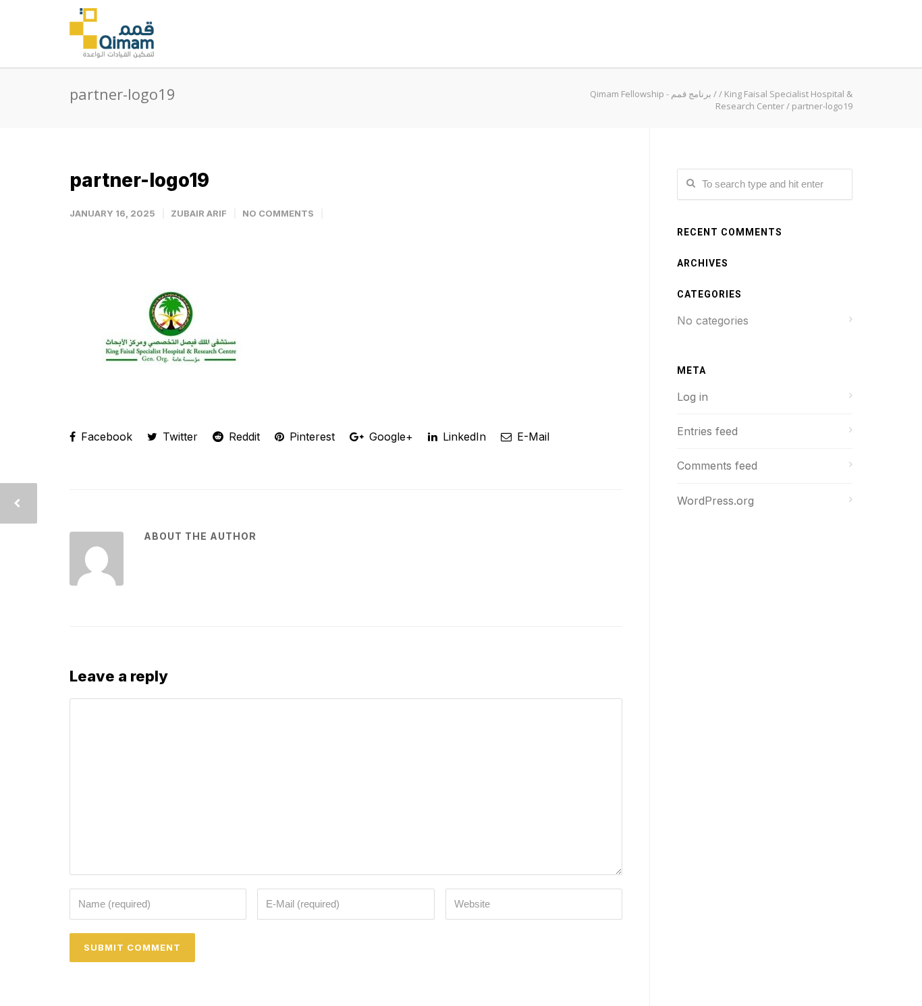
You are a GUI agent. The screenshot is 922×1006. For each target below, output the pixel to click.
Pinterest (310, 436)
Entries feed (707, 431)
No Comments (278, 213)
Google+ (389, 436)
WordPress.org (715, 500)
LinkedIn (462, 436)
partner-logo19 (139, 180)
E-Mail (531, 436)
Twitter (178, 436)
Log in (692, 396)
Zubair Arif (199, 213)
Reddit (242, 436)
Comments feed (717, 465)
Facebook (105, 436)
